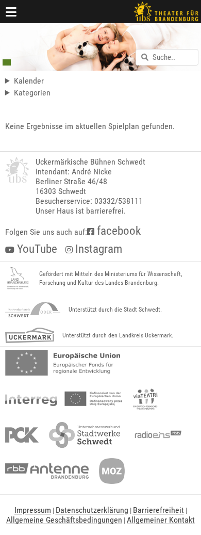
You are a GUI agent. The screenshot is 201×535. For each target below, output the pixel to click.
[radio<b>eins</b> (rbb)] (155, 435)
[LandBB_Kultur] (18, 278)
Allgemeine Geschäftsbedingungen (64, 520)
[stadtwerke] (84, 435)
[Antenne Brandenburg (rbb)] (47, 471)
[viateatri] (145, 399)
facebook (117, 231)
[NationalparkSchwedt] (32, 309)
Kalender (29, 81)
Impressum (32, 510)
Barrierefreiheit (158, 510)
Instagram (97, 249)
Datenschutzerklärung (92, 510)
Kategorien (32, 93)
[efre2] (62, 363)
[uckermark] (29, 335)
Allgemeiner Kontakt (161, 520)
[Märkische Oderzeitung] (112, 471)
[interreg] (63, 399)
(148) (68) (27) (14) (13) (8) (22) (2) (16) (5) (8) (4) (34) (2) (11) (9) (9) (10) (60, 93)
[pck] (22, 435)
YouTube (35, 249)
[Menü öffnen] (11, 11)
